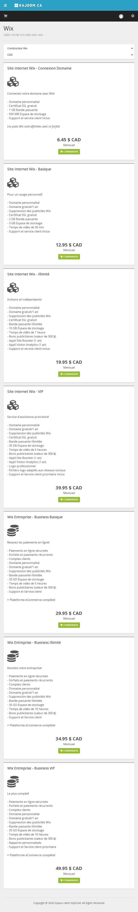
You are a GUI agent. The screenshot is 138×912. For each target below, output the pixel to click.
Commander (70, 151)
